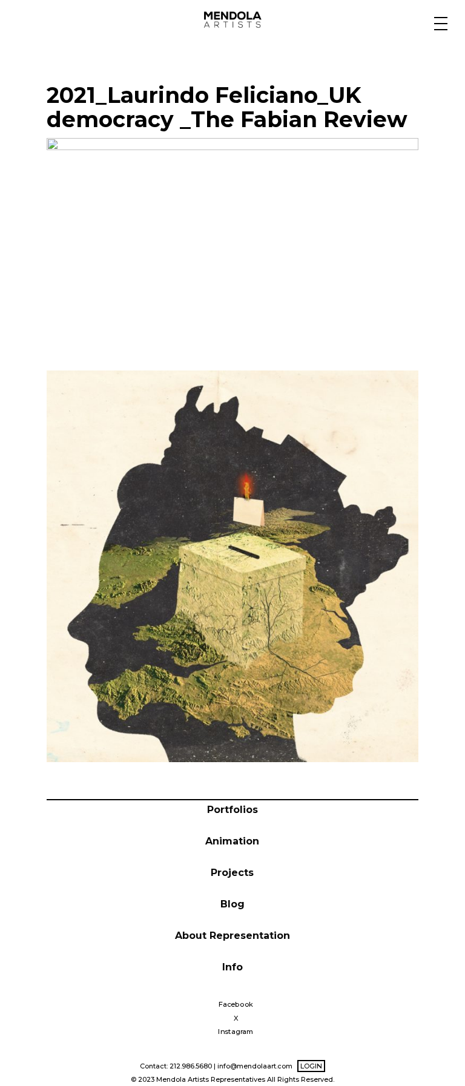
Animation (232, 841)
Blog (232, 904)
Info (232, 967)
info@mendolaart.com (254, 1066)
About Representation (232, 935)
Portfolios (232, 809)
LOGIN (311, 1066)
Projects (232, 872)
